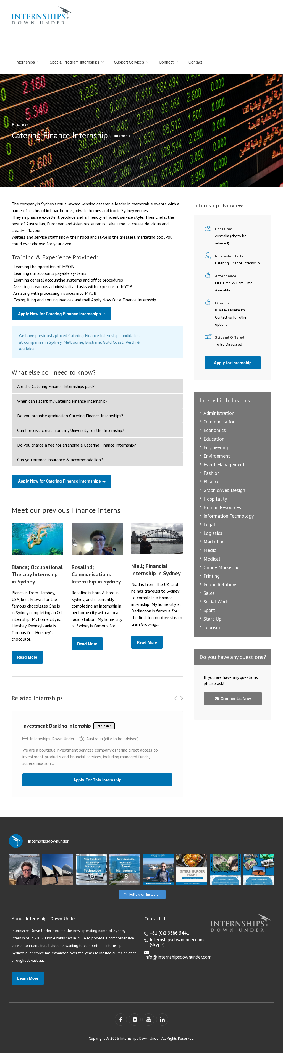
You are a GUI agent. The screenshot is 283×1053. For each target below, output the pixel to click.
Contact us (223, 317)
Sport (209, 610)
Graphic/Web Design (224, 490)
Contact (195, 62)
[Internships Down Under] (42, 15)
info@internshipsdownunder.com (177, 957)
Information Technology (228, 516)
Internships (25, 62)
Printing (211, 576)
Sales (209, 593)
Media (209, 550)
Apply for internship (233, 362)
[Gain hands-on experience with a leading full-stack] (91, 869)
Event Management (224, 464)
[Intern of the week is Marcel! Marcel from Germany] (24, 869)
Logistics (212, 533)
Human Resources (222, 507)
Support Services (129, 62)
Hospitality (215, 499)
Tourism (211, 627)
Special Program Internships (74, 62)
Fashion (211, 473)
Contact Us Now (235, 698)
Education (213, 439)
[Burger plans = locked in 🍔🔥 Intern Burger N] (191, 869)
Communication (219, 421)
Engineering (215, 447)
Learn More (27, 978)
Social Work (215, 601)
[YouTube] (148, 1019)
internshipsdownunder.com (177, 940)
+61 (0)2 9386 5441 (169, 933)
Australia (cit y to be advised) (112, 738)
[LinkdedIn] (162, 1019)
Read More (27, 657)
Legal (209, 524)
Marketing (214, 541)
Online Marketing (221, 567)
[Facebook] (121, 1019)
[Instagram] (135, 1019)
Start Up (212, 619)
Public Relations (220, 584)
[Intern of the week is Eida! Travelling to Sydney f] (57, 869)
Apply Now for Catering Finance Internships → (62, 313)
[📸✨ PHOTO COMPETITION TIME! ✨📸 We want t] (258, 869)
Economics (214, 430)
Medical (211, 559)
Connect (166, 62)
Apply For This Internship (97, 780)
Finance (20, 124)
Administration (218, 413)
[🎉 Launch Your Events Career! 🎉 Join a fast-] (124, 869)
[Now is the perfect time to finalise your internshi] (158, 869)
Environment (216, 456)
